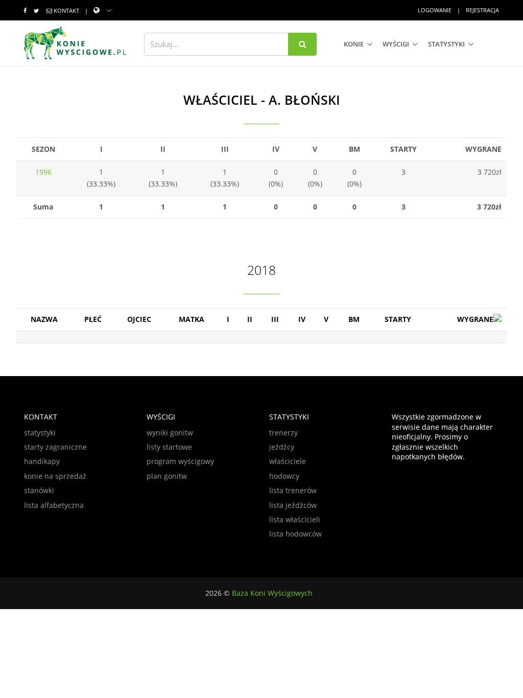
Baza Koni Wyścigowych (272, 593)
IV (301, 319)
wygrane (475, 319)
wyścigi (396, 44)
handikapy (42, 461)
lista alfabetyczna (54, 505)
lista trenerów (293, 490)
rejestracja (482, 10)
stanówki (39, 490)
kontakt (66, 10)
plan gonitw (167, 476)
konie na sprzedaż (55, 476)
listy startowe (169, 447)
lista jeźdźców (293, 505)
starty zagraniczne (55, 447)
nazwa (44, 319)
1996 (43, 172)
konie (354, 44)
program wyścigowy (180, 461)
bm (354, 319)
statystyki (446, 44)
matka (191, 319)
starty (398, 319)
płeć (93, 319)
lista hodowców (295, 534)
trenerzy (283, 432)
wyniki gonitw (170, 432)
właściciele (287, 461)
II (249, 319)
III (275, 319)
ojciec (139, 319)
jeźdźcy (281, 447)
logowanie (434, 10)
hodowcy (284, 476)
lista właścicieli (294, 519)
